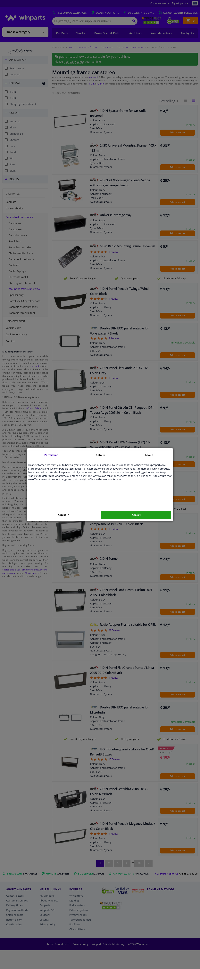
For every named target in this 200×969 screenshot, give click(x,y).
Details (100, 455)
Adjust (62, 515)
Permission (51, 455)
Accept (136, 515)
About (149, 455)
